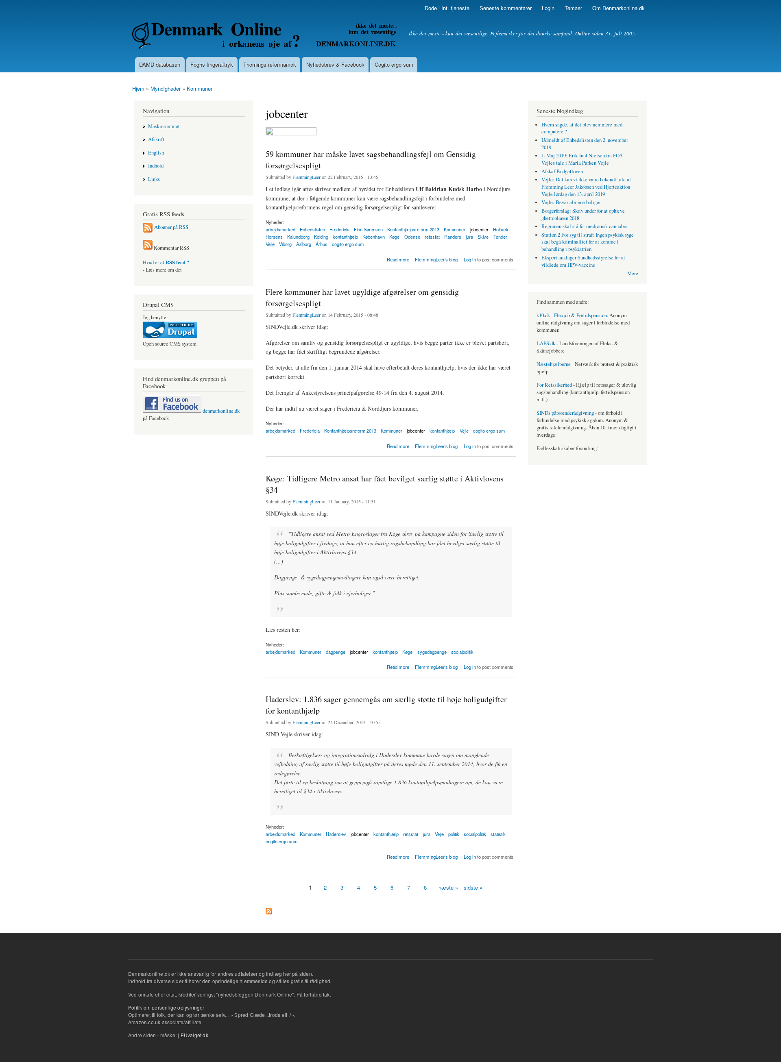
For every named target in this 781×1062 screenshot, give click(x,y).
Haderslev (336, 834)
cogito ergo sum (348, 244)
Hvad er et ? (166, 262)
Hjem (138, 88)
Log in (470, 259)
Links (154, 179)
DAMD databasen (159, 64)
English (156, 152)
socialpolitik (462, 652)
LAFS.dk (546, 343)
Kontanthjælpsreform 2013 (350, 430)
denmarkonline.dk (220, 410)
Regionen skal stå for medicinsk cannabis (584, 226)
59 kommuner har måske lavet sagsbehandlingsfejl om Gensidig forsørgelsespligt (371, 159)
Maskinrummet (164, 126)
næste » (448, 887)
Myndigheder (166, 88)
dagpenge (335, 652)
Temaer (573, 8)
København (373, 236)
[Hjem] (265, 36)
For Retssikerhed (554, 384)
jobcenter (416, 430)
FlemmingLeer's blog (436, 259)
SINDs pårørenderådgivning (565, 412)
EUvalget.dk (194, 1035)
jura (469, 236)
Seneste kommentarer (506, 8)
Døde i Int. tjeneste (447, 8)
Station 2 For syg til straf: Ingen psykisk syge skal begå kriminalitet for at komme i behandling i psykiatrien (587, 242)
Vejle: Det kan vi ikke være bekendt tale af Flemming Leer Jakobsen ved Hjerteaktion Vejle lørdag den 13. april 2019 (586, 187)
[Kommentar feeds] (148, 247)
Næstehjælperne (554, 364)
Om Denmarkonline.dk (618, 8)
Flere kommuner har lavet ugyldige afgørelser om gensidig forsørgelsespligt (362, 297)
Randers (452, 236)
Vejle (270, 244)
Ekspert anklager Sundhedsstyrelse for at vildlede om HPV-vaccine (583, 261)
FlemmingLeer (306, 177)
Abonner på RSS (171, 227)
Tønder (500, 236)
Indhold (156, 165)
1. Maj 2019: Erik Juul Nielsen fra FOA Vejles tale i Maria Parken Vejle (582, 159)
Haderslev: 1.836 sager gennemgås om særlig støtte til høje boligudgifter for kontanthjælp (386, 705)
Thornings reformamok (269, 64)
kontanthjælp (442, 430)
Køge (394, 236)
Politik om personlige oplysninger (166, 1007)
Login (548, 8)
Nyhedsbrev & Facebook (335, 64)
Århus (321, 244)
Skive (483, 236)
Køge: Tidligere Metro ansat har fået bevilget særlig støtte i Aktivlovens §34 (385, 484)
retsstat (432, 236)
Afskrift (156, 139)
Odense (412, 236)
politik (453, 834)
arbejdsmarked (280, 430)
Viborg (285, 244)
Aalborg (303, 244)
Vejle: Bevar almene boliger (571, 202)
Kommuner (199, 88)
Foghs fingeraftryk (211, 64)
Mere (632, 273)
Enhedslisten (312, 229)
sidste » (473, 887)
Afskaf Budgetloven (562, 171)
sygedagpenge (432, 652)
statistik (498, 834)
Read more (398, 259)
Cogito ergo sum (394, 64)
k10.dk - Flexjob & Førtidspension (572, 315)
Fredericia (310, 430)
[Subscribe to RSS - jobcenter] (269, 909)
